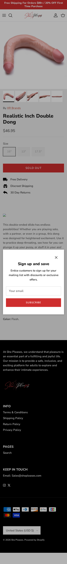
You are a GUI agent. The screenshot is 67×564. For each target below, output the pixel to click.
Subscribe (33, 302)
